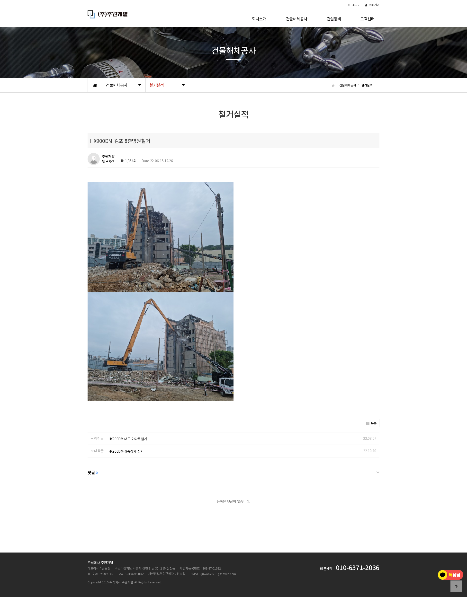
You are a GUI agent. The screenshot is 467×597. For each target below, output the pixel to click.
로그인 (356, 5)
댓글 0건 (108, 161)
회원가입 (373, 5)
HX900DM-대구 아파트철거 (127, 438)
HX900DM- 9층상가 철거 (126, 451)
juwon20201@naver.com (218, 573)
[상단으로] (456, 586)
